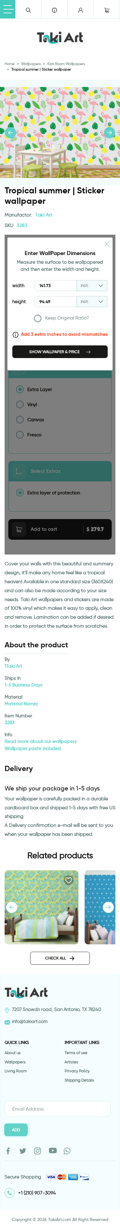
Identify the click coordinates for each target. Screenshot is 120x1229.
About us (13, 1052)
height (19, 301)
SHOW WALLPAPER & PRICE (55, 351)
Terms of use (76, 1052)
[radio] (71, 320)
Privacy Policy (77, 1071)
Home (9, 63)
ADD (16, 1129)
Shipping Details (79, 1080)
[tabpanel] (108, 907)
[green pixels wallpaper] (41, 906)
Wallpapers (31, 63)
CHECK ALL (56, 957)
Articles (71, 1062)
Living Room (16, 1071)
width (18, 285)
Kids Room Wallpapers (66, 63)
